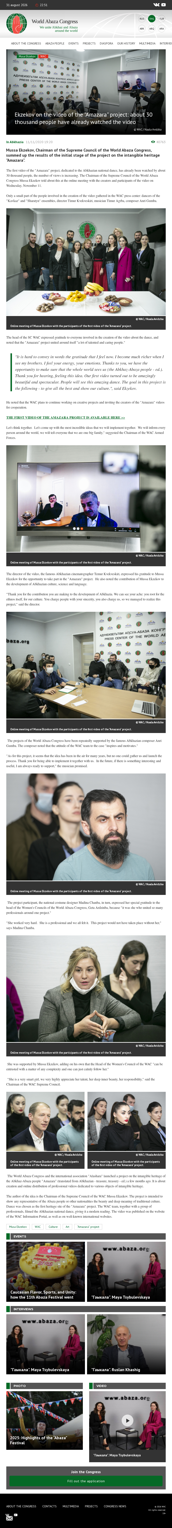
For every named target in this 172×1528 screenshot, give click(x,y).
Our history (126, 43)
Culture (53, 1227)
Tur (161, 18)
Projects (89, 43)
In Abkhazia (14, 142)
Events (74, 43)
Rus (142, 18)
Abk (142, 28)
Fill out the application (86, 1481)
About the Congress (26, 43)
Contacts (49, 1506)
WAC (43, 56)
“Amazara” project (88, 1227)
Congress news (115, 1506)
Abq (151, 28)
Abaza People (54, 43)
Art (67, 1227)
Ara (161, 28)
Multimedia (147, 43)
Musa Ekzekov (27, 56)
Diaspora (106, 43)
